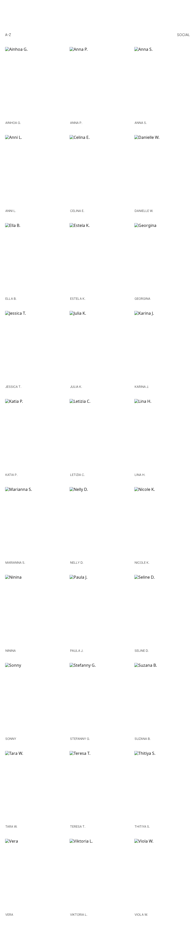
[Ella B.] (33, 259)
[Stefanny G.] (97, 699)
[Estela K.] (97, 259)
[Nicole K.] (162, 523)
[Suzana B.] (162, 699)
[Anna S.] (162, 83)
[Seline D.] (162, 611)
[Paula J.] (97, 611)
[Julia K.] (97, 347)
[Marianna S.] (33, 523)
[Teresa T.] (97, 787)
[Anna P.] (97, 83)
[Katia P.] (33, 435)
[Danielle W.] (162, 171)
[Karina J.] (162, 347)
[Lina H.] (162, 435)
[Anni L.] (33, 171)
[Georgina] (162, 259)
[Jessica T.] (33, 347)
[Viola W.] (162, 875)
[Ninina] (33, 611)
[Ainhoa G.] (33, 83)
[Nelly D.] (97, 523)
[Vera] (33, 875)
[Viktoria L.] (97, 875)
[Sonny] (33, 699)
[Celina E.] (97, 171)
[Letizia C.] (97, 435)
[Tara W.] (33, 787)
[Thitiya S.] (162, 787)
